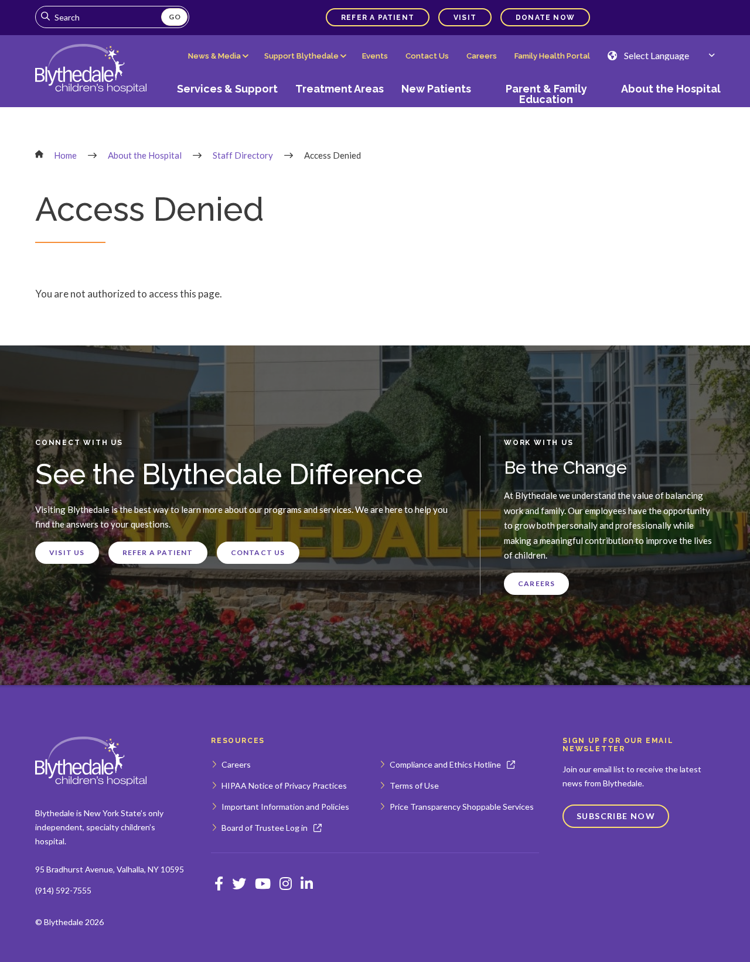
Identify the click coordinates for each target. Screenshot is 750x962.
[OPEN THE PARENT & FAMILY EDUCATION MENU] (546, 109)
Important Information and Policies (285, 807)
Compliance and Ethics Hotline (445, 764)
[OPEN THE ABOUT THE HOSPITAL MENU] (667, 109)
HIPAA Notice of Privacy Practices (284, 785)
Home (65, 155)
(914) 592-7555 (63, 890)
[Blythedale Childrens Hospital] (90, 69)
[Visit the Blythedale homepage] (90, 761)
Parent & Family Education (546, 94)
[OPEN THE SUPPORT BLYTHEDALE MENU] (304, 65)
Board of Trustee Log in (264, 828)
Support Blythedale (301, 56)
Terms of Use (414, 785)
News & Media (214, 56)
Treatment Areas (339, 89)
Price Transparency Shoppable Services (462, 807)
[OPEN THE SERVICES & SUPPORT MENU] (227, 109)
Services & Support (227, 89)
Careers (481, 56)
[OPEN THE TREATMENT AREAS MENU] (340, 109)
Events (375, 56)
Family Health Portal (552, 56)
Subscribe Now (616, 816)
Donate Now (545, 17)
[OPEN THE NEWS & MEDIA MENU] (217, 65)
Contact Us (427, 56)
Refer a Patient (377, 17)
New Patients (436, 89)
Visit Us (67, 552)
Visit (465, 17)
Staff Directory (243, 155)
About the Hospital (671, 89)
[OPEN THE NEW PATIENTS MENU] (436, 109)
